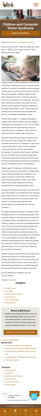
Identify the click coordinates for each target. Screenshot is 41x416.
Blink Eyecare (29, 42)
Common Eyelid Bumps (10, 340)
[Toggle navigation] (35, 4)
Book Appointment (20, 33)
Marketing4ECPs (17, 406)
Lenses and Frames (12, 300)
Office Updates (10, 303)
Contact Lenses (10, 288)
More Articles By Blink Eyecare (20, 332)
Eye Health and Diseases (14, 294)
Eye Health (12, 280)
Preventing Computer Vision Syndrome (18, 346)
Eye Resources (10, 297)
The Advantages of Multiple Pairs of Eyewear (20, 357)
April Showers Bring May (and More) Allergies (21, 348)
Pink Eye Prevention (12, 360)
